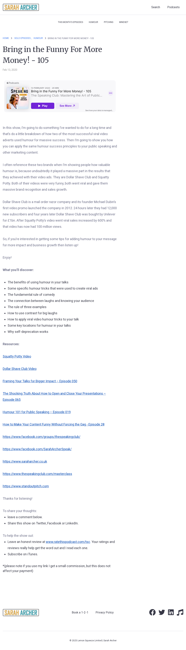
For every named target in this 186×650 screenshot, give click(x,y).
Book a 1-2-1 (80, 612)
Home (6, 38)
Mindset (123, 22)
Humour (93, 22)
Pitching (108, 22)
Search (155, 7)
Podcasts (173, 7)
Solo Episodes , (23, 38)
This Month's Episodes (70, 22)
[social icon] (152, 613)
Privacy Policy (105, 612)
